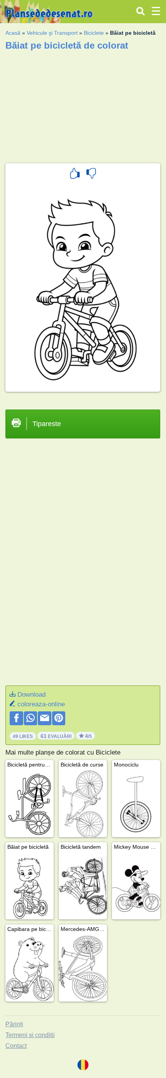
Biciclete (94, 33)
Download (31, 694)
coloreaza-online (41, 704)
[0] (91, 174)
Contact (16, 1045)
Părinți (14, 1024)
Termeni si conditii (30, 1035)
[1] (75, 174)
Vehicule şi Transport (52, 33)
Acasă (12, 33)
